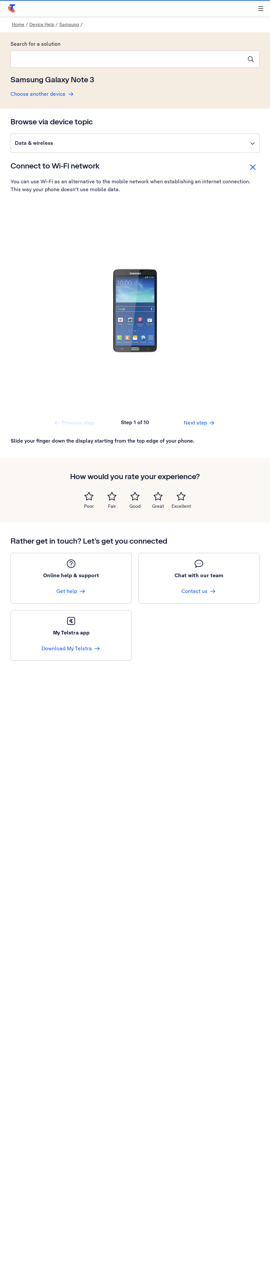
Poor (89, 506)
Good (135, 506)
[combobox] (127, 59)
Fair (112, 506)
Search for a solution (36, 43)
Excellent (181, 506)
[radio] (89, 496)
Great (158, 506)
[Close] (252, 167)
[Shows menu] (261, 8)
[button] (135, 143)
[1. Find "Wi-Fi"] (135, 310)
